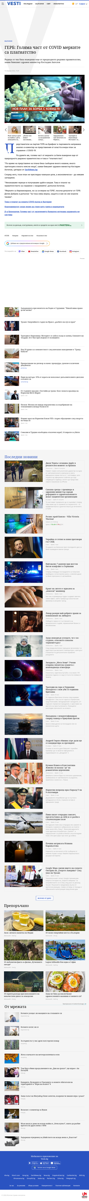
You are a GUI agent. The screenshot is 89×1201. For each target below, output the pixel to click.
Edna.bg (60, 1178)
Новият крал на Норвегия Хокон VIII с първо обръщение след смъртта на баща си (52, 419)
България (39, 4)
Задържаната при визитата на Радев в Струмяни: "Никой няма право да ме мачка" (52, 309)
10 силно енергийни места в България (62, 933)
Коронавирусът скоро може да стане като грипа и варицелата (34, 206)
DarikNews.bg (31, 169)
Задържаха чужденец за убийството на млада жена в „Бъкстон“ (49, 1137)
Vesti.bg (13, 3)
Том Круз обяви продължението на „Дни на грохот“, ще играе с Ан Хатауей (50, 1069)
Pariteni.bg (51, 1178)
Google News (49, 251)
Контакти (76, 1186)
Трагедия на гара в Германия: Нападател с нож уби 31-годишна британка (62, 689)
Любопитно (58, 4)
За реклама (21, 1186)
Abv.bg (6, 1175)
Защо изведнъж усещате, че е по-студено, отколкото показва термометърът (62, 640)
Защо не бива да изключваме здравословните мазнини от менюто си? (64, 995)
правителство (27, 236)
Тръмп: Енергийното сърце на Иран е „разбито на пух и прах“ (48, 322)
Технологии (49, 468)
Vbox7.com (16, 1175)
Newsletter (35, 251)
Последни (28, 4)
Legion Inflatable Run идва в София (61, 962)
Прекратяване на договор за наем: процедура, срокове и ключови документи (50, 364)
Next (83, 134)
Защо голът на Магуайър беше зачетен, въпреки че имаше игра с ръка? (52, 1096)
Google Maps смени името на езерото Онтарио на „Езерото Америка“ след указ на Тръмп (64, 870)
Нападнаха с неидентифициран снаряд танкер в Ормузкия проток (62, 717)
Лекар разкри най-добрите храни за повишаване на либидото (63, 614)
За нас (11, 1186)
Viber (23, 251)
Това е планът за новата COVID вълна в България (28, 202)
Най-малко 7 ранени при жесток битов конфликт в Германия (62, 565)
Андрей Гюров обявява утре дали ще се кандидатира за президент (64, 741)
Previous (6, 134)
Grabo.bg (41, 1178)
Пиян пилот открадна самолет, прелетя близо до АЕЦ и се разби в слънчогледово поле (63, 817)
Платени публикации (62, 1186)
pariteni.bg (24, 368)
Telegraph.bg (71, 1178)
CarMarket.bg (72, 1175)
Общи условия (33, 1186)
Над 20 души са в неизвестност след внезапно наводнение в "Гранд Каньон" (50, 350)
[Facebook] (44, 1188)
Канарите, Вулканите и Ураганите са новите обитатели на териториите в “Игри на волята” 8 (47, 1083)
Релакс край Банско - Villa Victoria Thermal (62, 517)
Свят (48, 4)
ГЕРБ (7, 236)
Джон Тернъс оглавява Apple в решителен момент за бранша (61, 464)
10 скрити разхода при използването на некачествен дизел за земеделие (21, 995)
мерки (15, 236)
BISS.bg (82, 1175)
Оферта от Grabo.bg (52, 522)
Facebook (63, 251)
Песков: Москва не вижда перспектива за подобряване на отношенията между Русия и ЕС (46, 406)
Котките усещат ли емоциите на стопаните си (41, 1013)
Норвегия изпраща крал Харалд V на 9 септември (64, 791)
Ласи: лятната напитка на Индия (18, 933)
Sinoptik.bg (31, 1178)
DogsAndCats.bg (58, 1175)
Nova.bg (47, 1175)
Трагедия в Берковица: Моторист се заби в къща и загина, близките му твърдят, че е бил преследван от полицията (52, 337)
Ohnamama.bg (18, 1178)
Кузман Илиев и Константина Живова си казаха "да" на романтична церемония (60, 767)
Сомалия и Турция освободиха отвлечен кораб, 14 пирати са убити (50, 432)
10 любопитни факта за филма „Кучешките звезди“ (23, 963)
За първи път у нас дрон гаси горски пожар (40, 1041)
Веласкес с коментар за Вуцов (34, 1110)
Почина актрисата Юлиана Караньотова (59, 844)
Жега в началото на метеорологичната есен (40, 1054)
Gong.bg (25, 1175)
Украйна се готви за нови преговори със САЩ (64, 540)
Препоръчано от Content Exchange (73, 1004)
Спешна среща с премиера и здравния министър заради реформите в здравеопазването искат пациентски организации (61, 493)
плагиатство (42, 236)
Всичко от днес (44, 898)
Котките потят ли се (30, 1027)
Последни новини (21, 456)
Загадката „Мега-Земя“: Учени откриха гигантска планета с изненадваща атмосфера (61, 665)
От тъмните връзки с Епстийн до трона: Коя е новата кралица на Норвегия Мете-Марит (50, 392)
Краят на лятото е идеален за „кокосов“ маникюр (60, 589)
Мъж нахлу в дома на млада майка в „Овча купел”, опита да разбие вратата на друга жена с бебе (50, 1124)
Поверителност (47, 1186)
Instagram (75, 251)
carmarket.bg (24, 382)
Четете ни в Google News (46, 1168)
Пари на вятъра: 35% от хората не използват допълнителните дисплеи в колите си (52, 378)
